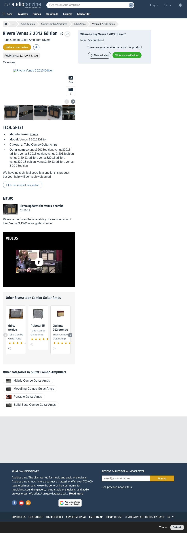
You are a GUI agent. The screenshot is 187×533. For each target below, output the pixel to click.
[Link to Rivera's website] (60, 34)
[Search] (131, 5)
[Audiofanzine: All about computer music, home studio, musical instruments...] (22, 5)
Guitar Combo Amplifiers (54, 24)
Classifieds (52, 14)
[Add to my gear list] (67, 33)
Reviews (23, 14)
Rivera (46, 39)
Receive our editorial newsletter (123, 471)
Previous (66, 101)
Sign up (162, 478)
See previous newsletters (117, 486)
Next (73, 101)
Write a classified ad (127, 55)
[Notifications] (180, 5)
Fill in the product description (22, 185)
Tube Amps (80, 24)
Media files (83, 14)
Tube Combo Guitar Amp (19, 39)
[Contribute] (36, 47)
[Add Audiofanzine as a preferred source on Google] (70, 503)
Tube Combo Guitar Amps (40, 144)
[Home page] (5, 24)
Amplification (28, 24)
